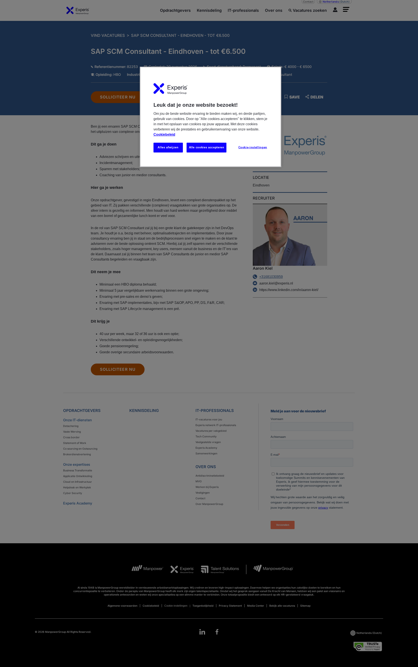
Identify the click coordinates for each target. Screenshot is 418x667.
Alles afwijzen (168, 147)
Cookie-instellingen (252, 147)
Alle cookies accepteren (206, 147)
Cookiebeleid (164, 134)
